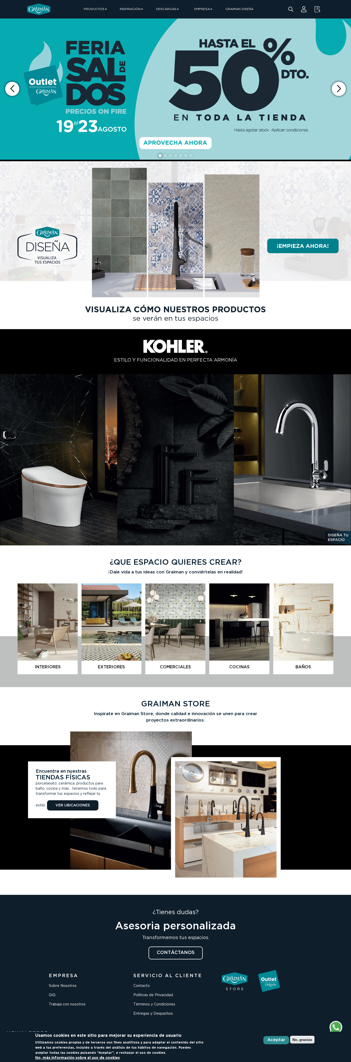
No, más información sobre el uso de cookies (77, 1057)
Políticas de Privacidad (153, 995)
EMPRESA (202, 9)
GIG (52, 995)
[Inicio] (38, 9)
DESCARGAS (166, 9)
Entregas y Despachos (153, 1013)
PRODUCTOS (94, 9)
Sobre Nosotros (63, 985)
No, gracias (302, 1040)
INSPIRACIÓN (130, 9)
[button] (339, 89)
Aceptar (276, 1040)
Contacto (141, 985)
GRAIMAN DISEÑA (239, 9)
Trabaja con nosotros (67, 1004)
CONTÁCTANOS (176, 953)
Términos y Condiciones (154, 1004)
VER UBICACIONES (73, 805)
